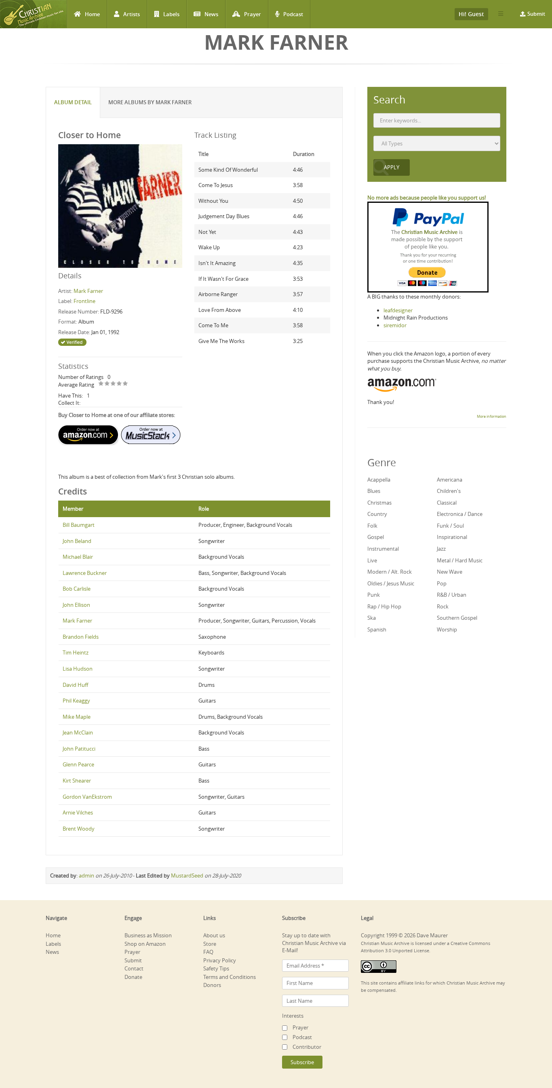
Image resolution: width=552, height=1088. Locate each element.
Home (92, 14)
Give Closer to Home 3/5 (113, 384)
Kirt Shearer (77, 780)
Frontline (84, 301)
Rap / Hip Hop (384, 606)
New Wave (449, 571)
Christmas (379, 502)
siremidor (395, 325)
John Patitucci (79, 748)
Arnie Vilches (78, 812)
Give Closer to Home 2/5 (107, 384)
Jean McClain (78, 732)
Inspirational (452, 537)
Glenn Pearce (78, 764)
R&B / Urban (451, 594)
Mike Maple (77, 716)
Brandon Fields (81, 636)
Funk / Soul (450, 525)
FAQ (208, 951)
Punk (373, 594)
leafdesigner (398, 310)
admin (86, 875)
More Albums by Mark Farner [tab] (150, 102)
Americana (449, 479)
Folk (372, 525)
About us (214, 935)
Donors (212, 985)
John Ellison (76, 604)
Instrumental (383, 548)
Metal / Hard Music (459, 560)
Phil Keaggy (76, 700)
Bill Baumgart (79, 524)
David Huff (75, 684)
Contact (133, 968)
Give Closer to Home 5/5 (125, 384)
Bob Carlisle (77, 588)
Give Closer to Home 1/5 (101, 384)
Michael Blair (78, 556)
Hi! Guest (471, 14)
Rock (443, 606)
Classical (447, 502)
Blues (373, 491)
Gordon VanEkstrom (87, 796)
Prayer (252, 14)
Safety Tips (216, 968)
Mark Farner (88, 291)
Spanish (376, 629)
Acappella (378, 479)
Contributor (307, 1046)
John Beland (77, 541)
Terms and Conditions (229, 977)
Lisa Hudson (78, 668)
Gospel (375, 537)
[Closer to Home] (120, 205)
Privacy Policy (219, 960)
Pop (442, 583)
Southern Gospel (457, 617)
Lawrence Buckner (85, 573)
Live (372, 560)
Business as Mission (148, 935)
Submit (536, 13)
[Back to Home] (33, 14)
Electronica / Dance (459, 514)
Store (209, 943)
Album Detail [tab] (73, 102)
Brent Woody (79, 828)
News (211, 14)
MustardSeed (187, 875)
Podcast (293, 14)
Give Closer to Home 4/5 (119, 384)
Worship (447, 629)
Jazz (441, 548)
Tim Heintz (75, 652)
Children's (449, 491)
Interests (292, 1015)
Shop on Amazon (145, 943)
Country (377, 514)
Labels (171, 14)
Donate (133, 977)
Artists (131, 14)
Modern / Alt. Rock (389, 571)
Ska (371, 617)
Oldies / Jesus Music (390, 583)
